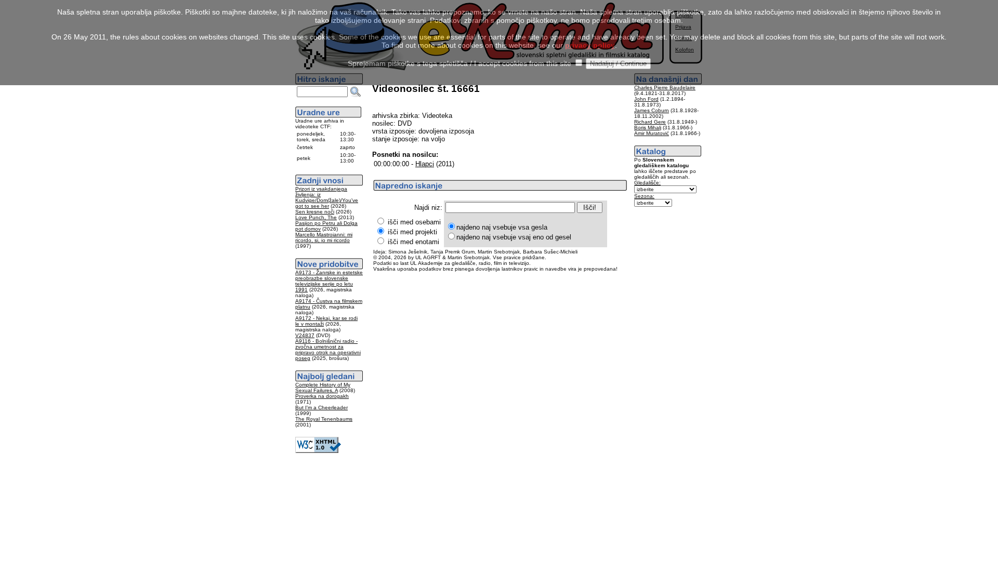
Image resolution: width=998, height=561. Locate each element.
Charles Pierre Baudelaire (664, 87)
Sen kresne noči (314, 212)
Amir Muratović (651, 133)
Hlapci (424, 164)
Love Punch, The (316, 217)
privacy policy (590, 45)
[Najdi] (355, 92)
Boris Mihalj (647, 127)
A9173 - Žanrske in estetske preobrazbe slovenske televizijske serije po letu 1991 (329, 281)
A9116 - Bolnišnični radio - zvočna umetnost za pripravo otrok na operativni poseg (328, 349)
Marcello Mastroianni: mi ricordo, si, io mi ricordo (323, 237)
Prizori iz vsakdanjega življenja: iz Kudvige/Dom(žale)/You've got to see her (326, 197)
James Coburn (651, 110)
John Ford (646, 99)
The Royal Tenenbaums (323, 419)
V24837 (304, 335)
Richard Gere (650, 122)
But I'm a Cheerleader (321, 407)
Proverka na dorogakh (322, 396)
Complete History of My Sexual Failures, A (322, 387)
